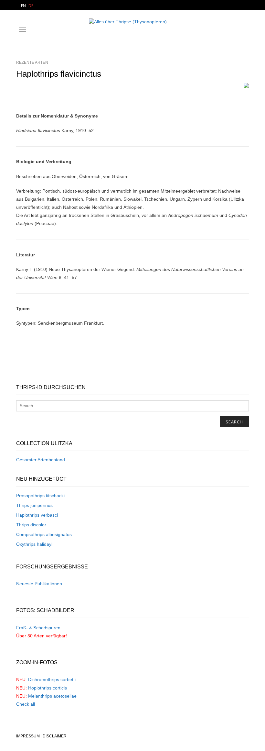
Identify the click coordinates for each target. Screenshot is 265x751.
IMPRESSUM (28, 736)
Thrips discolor (31, 524)
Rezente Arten (32, 62)
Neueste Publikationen (39, 583)
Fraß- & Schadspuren (38, 627)
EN (23, 5)
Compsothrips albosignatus (44, 534)
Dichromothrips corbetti (52, 679)
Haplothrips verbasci (37, 515)
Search (234, 422)
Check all (25, 704)
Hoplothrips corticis (47, 687)
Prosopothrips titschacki (40, 495)
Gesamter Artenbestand (40, 459)
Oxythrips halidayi (34, 544)
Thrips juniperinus (34, 505)
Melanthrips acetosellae (52, 696)
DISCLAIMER (55, 736)
